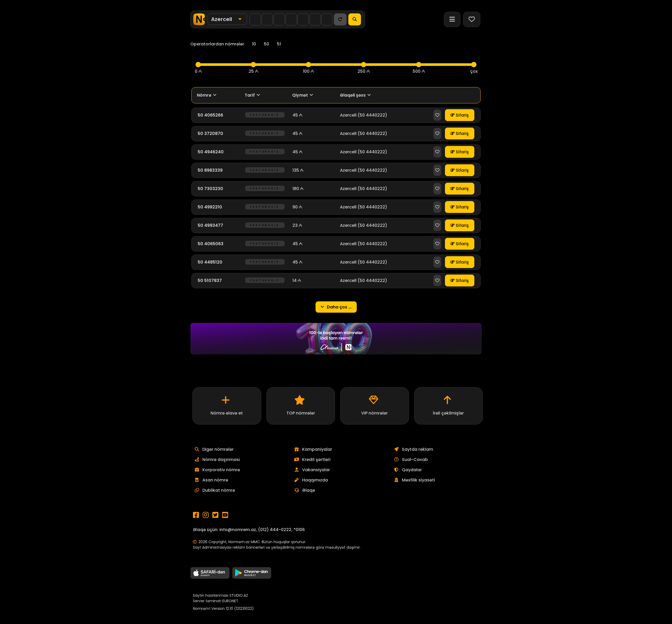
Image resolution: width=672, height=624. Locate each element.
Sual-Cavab (415, 460)
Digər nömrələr (218, 449)
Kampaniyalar (317, 449)
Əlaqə (308, 490)
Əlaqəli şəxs (353, 95)
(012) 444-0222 (274, 530)
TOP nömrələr (300, 413)
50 (266, 44)
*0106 (299, 530)
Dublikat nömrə (218, 490)
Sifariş (462, 115)
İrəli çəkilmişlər (448, 413)
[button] (227, 19)
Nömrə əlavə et (227, 413)
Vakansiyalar (316, 470)
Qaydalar (412, 470)
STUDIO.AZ (238, 595)
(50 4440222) (372, 115)
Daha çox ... (338, 307)
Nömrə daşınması (221, 460)
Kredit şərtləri (316, 460)
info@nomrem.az (237, 530)
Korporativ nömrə (221, 470)
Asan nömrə (215, 480)
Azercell (348, 115)
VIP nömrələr (374, 413)
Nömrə (204, 95)
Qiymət (300, 95)
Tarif (250, 95)
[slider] (198, 64)
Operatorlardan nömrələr (217, 44)
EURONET (230, 601)
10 (254, 44)
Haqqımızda (315, 480)
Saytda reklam (417, 449)
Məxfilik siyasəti (418, 480)
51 (279, 44)
